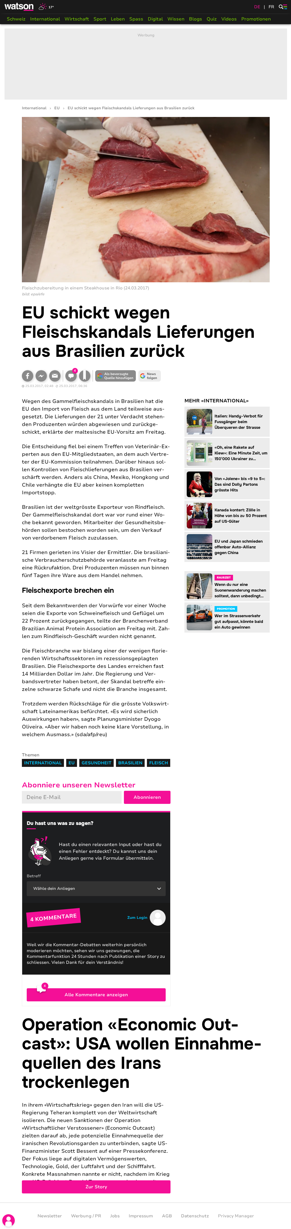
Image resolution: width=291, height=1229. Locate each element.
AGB (167, 1216)
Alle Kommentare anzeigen (96, 995)
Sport (99, 19)
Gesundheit (96, 763)
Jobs (115, 1216)
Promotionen (256, 19)
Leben (118, 19)
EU (57, 108)
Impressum (141, 1216)
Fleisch (158, 763)
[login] (8, 1220)
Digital (155, 19)
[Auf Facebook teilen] (27, 376)
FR (271, 7)
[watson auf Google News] (149, 376)
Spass (136, 19)
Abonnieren (147, 797)
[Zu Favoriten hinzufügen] (84, 376)
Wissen (175, 19)
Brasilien (130, 763)
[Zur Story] (146, 1104)
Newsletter (50, 1216)
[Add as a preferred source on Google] (115, 376)
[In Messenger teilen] (41, 376)
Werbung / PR (86, 1216)
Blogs (195, 19)
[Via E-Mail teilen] (55, 376)
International (45, 19)
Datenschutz (195, 1216)
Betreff (34, 876)
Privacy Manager (236, 1216)
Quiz (212, 19)
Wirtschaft (77, 19)
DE (257, 7)
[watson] (19, 7)
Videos (229, 19)
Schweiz (16, 19)
